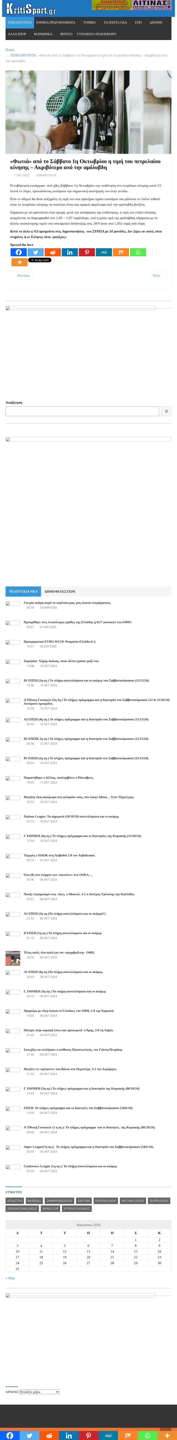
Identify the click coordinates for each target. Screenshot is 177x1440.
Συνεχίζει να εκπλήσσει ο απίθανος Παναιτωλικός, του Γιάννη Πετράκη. (73, 1050)
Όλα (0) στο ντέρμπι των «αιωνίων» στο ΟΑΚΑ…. (58, 875)
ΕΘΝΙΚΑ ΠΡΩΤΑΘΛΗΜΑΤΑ (55, 22)
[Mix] (121, 252)
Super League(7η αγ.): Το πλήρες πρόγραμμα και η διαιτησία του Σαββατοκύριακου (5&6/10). (89, 1147)
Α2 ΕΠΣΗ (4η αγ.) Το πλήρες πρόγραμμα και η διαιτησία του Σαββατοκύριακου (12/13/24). (86, 719)
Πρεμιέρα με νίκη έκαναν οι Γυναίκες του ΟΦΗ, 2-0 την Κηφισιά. (69, 1011)
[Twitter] (36, 252)
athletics (14, 1200)
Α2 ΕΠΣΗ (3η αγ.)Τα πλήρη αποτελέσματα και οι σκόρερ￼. (65, 914)
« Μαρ (10, 1278)
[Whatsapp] (138, 252)
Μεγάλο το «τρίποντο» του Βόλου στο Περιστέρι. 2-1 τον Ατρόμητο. (70, 1069)
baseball (34, 1200)
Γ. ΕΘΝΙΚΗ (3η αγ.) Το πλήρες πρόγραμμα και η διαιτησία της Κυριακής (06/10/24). (82, 1088)
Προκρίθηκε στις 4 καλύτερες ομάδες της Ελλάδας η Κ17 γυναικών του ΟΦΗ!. (78, 622)
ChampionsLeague (59, 1200)
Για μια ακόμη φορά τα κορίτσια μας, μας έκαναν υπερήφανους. (67, 603)
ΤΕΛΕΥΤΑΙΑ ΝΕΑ (23, 591)
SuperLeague (159, 1200)
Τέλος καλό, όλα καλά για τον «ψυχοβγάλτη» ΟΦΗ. (59, 952)
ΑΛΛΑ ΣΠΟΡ (17, 34)
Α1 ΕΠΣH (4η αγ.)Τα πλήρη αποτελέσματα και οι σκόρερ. (63, 972)
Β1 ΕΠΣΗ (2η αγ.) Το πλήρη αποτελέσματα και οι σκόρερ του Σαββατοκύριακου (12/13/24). (86, 680)
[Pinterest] (87, 252)
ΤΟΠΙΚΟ (89, 22)
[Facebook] (19, 252)
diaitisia (84, 1200)
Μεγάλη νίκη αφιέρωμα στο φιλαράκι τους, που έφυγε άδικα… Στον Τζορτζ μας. (79, 797)
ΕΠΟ (138, 22)
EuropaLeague (105, 1200)
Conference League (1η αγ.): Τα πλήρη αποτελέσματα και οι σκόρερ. (71, 1166)
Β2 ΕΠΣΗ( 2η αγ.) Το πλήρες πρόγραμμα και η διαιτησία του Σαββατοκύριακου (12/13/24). (86, 739)
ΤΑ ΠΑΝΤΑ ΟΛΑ (115, 22)
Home (10, 50)
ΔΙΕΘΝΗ (156, 22)
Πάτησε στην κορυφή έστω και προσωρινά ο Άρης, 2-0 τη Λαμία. (69, 1030)
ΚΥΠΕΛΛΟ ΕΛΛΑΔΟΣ (77, 1208)
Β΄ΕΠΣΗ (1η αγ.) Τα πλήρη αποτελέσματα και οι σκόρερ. (63, 933)
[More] (20, 262)
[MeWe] (104, 252)
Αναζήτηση (14, 402)
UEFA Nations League (22, 1208)
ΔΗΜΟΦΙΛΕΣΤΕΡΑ (59, 591)
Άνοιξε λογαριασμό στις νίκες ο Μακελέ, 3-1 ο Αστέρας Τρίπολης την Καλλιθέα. (79, 894)
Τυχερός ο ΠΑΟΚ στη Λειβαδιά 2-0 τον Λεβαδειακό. (59, 855)
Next (157, 275)
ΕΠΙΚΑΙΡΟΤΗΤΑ (20, 22)
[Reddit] (53, 252)
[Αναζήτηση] (166, 411)
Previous (23, 275)
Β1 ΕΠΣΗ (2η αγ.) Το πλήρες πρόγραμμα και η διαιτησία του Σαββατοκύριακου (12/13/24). (86, 758)
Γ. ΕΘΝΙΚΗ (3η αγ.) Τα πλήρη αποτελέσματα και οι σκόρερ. (65, 991)
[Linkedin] (70, 252)
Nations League (133, 1200)
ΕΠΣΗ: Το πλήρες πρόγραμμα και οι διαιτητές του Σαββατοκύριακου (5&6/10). (78, 1108)
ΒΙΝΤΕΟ (66, 34)
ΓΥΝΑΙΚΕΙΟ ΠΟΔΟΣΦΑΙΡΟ (96, 34)
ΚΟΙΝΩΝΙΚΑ (43, 34)
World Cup (50, 1208)
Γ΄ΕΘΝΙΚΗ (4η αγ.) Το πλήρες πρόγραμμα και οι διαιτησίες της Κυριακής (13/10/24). (83, 836)
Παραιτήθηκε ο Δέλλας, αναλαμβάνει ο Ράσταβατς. (59, 778)
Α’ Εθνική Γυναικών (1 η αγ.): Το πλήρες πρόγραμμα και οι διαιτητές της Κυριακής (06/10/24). (89, 1127)
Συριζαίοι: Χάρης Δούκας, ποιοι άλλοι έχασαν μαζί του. (61, 661)
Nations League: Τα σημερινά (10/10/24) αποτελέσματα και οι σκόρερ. (71, 816)
